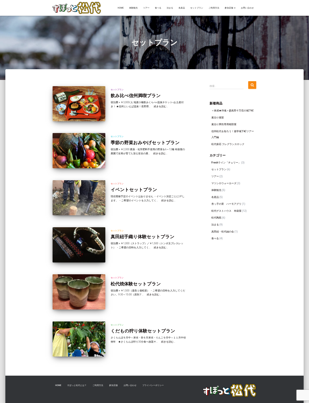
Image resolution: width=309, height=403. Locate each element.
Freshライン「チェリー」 (226, 162)
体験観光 (133, 8)
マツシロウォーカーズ (223, 183)
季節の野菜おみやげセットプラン (145, 142)
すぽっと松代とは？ (77, 385)
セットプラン (196, 8)
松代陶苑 (216, 217)
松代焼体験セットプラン (136, 284)
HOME (121, 8)
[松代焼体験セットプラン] (79, 291)
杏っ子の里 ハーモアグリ (226, 203)
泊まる (170, 8)
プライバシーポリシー (153, 385)
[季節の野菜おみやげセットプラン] (79, 150)
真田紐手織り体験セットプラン (143, 236)
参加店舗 (229, 8)
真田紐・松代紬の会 (222, 231)
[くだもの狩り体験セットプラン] (79, 339)
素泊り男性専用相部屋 (223, 124)
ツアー (146, 8)
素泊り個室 (217, 117)
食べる (158, 8)
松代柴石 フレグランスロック (227, 144)
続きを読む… (159, 106)
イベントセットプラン (134, 189)
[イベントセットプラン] (79, 197)
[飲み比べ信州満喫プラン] (79, 103)
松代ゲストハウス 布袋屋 (226, 210)
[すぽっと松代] (77, 8)
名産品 (181, 8)
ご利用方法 (214, 8)
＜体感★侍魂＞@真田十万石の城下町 (232, 110)
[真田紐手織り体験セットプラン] (79, 244)
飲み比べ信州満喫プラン (136, 95)
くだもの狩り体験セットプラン (143, 331)
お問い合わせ (247, 8)
